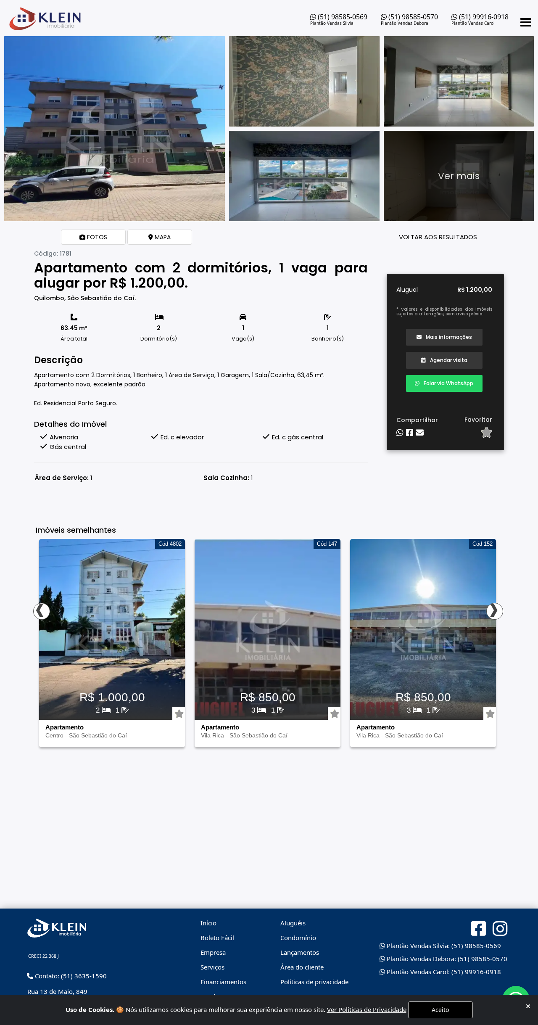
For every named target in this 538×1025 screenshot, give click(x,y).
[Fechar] (528, 1006)
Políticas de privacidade (314, 981)
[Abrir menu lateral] (526, 22)
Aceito (440, 1010)
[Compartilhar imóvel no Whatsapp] (400, 433)
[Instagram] (500, 929)
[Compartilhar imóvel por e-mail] (420, 433)
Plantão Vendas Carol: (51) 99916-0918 (443, 971)
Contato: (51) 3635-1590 (70, 976)
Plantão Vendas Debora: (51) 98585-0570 (446, 958)
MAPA (162, 237)
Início (208, 923)
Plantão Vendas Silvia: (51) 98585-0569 (443, 945)
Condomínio (298, 937)
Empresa (213, 952)
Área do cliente (302, 967)
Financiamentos (223, 981)
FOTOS (96, 237)
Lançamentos (299, 952)
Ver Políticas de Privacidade (366, 1009)
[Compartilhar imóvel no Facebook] (409, 433)
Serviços (212, 967)
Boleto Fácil (217, 937)
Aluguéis (293, 923)
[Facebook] (478, 929)
